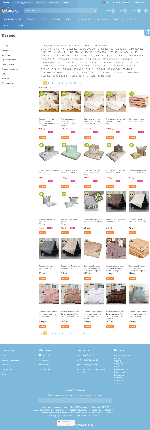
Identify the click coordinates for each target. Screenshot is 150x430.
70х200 (95, 72)
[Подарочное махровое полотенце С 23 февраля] (94, 201)
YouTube (45, 364)
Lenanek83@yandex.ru (89, 364)
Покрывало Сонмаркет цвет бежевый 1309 (70, 267)
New (86, 194)
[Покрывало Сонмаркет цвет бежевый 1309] (71, 248)
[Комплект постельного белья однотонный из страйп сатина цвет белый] (94, 294)
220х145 (119, 62)
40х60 (96, 66)
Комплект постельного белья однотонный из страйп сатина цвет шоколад (115, 315)
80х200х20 (133, 72)
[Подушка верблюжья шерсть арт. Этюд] (139, 152)
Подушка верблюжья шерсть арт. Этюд (137, 171)
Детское (31, 19)
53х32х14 (115, 69)
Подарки (118, 378)
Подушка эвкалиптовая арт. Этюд (48, 220)
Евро (88, 46)
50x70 (56, 69)
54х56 (128, 69)
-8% (64, 145)
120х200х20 (88, 49)
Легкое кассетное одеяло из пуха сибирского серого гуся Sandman (70, 122)
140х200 (103, 49)
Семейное (101, 46)
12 (75, 83)
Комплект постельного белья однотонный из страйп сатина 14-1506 (48, 314)
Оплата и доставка (22, 2)
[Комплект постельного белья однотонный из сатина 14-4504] (139, 294)
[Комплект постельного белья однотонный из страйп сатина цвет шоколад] (116, 294)
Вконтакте (47, 360)
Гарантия (40, 2)
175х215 (108, 56)
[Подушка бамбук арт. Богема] (71, 201)
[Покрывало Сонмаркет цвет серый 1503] (49, 248)
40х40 (85, 66)
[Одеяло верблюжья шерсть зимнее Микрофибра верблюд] (139, 248)
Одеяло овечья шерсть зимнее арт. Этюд (115, 171)
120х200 (72, 49)
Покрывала (119, 372)
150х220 (101, 52)
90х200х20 (61, 76)
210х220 (106, 62)
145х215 (60, 52)
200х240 (64, 62)
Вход (107, 10)
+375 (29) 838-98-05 (138, 2)
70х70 (107, 72)
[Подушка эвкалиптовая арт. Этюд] (49, 201)
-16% (131, 145)
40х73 (108, 66)
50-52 (45, 69)
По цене (55, 87)
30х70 (73, 66)
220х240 (47, 66)
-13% (131, 94)
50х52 (79, 69)
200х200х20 (93, 59)
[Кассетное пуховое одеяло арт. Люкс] (139, 101)
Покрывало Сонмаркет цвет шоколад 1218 (115, 220)
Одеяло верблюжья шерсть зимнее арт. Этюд (92, 172)
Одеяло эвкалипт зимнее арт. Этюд (49, 171)
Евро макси (77, 76)
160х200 (46, 56)
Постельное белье (13, 19)
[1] (109, 400)
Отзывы (132, 10)
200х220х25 (48, 62)
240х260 (61, 66)
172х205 (94, 56)
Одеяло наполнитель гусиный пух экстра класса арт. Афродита (92, 121)
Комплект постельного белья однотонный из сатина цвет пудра (115, 268)
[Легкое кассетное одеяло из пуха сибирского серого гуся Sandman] (71, 101)
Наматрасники (121, 369)
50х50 (68, 69)
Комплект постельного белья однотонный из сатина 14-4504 (138, 314)
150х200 (87, 52)
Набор (92, 76)
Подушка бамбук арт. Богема (69, 220)
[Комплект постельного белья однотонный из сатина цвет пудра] (116, 248)
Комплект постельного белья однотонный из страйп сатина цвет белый (93, 315)
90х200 (46, 76)
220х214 (133, 62)
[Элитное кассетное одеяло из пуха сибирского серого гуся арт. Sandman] (49, 101)
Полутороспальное (52, 46)
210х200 (92, 62)
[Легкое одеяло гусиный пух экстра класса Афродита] (116, 101)
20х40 (113, 52)
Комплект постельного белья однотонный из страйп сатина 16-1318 (70, 314)
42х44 (119, 66)
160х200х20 (62, 56)
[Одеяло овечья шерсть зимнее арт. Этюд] (116, 152)
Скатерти (118, 380)
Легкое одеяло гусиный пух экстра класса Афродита (115, 121)
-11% (41, 94)
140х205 (46, 52)
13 (80, 83)
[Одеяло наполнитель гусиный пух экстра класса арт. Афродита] (94, 101)
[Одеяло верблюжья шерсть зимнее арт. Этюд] (94, 152)
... (67, 83)
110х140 (46, 49)
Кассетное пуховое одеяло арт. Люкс (136, 120)
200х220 (127, 59)
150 (135, 52)
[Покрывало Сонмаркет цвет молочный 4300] (139, 201)
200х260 (78, 62)
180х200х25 (48, 59)
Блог (66, 2)
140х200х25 (136, 49)
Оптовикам (54, 2)
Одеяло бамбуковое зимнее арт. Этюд (69, 171)
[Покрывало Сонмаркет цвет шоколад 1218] (116, 201)
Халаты (21, 25)
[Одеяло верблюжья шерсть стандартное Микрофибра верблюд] (94, 248)
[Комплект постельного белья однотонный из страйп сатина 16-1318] (71, 294)
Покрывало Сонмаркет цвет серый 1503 (48, 267)
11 (71, 83)
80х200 (119, 72)
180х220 (64, 59)
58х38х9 (47, 72)
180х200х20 (137, 56)
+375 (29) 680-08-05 (115, 2)
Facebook (46, 355)
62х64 (70, 72)
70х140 (83, 72)
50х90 (102, 69)
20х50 (125, 52)
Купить (42, 137)
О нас (119, 10)
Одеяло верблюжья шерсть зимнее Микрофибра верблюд (138, 268)
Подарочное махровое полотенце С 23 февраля (93, 220)
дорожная (105, 76)
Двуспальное (74, 46)
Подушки (56, 19)
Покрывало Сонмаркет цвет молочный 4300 (138, 220)
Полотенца (118, 19)
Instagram (46, 369)
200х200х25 (111, 59)
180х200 (121, 56)
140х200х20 (119, 49)
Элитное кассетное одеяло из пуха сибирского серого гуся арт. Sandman (48, 122)
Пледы (117, 366)
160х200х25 (79, 56)
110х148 (59, 49)
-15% (41, 145)
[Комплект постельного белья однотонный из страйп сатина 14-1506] (49, 294)
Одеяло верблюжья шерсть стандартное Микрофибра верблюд (93, 268)
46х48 (131, 66)
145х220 (74, 52)
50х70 (90, 69)
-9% (64, 94)
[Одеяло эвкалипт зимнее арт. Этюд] (49, 152)
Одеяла (43, 19)
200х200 (78, 59)
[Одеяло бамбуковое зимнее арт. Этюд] (71, 152)
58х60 (59, 72)
